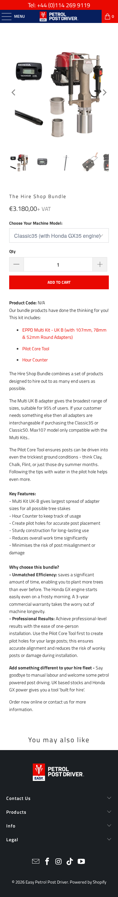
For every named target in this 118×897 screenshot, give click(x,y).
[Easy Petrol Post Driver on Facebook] (47, 862)
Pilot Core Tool (35, 348)
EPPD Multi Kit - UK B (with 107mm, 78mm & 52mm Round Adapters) (64, 333)
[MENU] (3, 16)
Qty (12, 251)
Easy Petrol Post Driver (47, 882)
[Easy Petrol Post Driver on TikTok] (70, 862)
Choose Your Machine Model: (35, 223)
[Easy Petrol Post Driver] (59, 16)
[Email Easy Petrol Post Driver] (36, 862)
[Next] (104, 93)
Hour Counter (35, 359)
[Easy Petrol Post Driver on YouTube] (82, 862)
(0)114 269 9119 (69, 5)
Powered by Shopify (88, 882)
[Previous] (14, 93)
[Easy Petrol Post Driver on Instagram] (59, 862)
